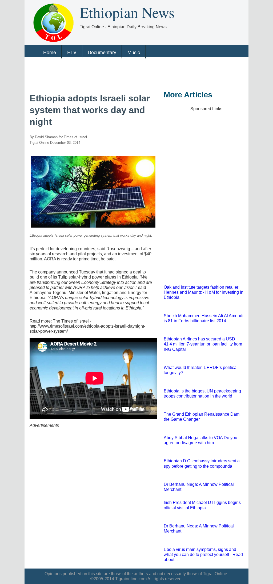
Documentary (102, 52)
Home (49, 52)
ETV (72, 52)
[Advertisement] (134, 73)
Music (133, 52)
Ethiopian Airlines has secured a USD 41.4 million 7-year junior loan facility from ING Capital (203, 344)
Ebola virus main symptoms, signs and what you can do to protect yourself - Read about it (203, 554)
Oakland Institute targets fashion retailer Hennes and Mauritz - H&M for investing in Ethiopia (203, 292)
